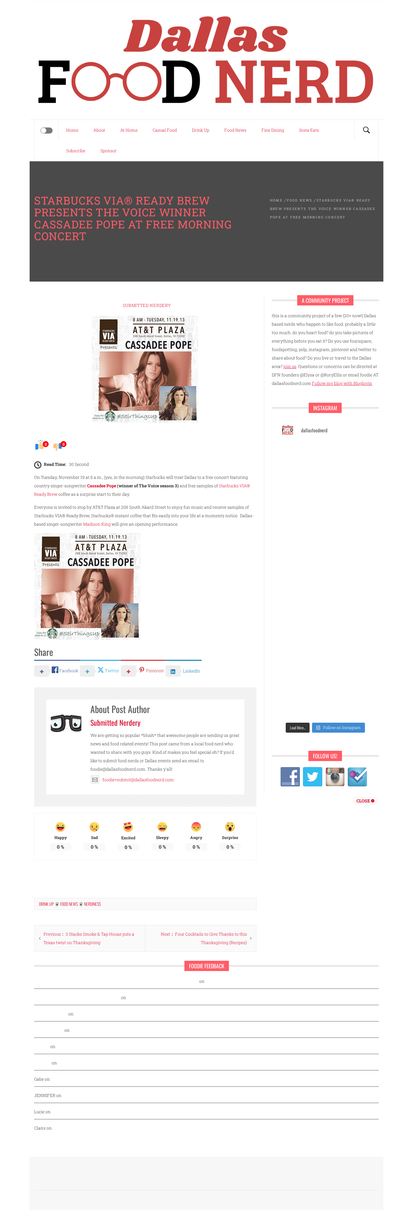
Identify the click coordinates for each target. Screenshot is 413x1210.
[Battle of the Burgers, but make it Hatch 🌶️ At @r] (302, 622)
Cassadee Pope (101, 486)
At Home (129, 130)
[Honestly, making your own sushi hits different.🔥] (349, 512)
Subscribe (75, 150)
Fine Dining (273, 130)
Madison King (97, 524)
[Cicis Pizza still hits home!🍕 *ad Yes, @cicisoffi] (302, 595)
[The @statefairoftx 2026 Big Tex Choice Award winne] (349, 595)
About (99, 130)
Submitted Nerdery (147, 305)
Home (72, 130)
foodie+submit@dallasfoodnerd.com (138, 779)
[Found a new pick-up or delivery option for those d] (302, 650)
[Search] (366, 130)
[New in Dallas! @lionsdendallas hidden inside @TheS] (302, 457)
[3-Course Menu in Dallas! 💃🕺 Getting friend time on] (349, 567)
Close (363, 801)
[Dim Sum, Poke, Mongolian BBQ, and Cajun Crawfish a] (302, 512)
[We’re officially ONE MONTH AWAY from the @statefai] (302, 540)
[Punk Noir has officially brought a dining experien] (349, 650)
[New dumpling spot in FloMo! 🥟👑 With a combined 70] (302, 567)
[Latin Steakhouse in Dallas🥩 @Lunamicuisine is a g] (349, 457)
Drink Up (200, 130)
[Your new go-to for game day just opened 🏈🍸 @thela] (302, 485)
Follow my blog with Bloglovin (342, 383)
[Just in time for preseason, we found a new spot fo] (302, 678)
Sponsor (108, 150)
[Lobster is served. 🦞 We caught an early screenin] (302, 705)
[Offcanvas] (47, 130)
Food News (235, 130)
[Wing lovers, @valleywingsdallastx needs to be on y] (349, 485)
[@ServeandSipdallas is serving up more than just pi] (349, 678)
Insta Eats (309, 130)
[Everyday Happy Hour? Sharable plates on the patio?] (349, 705)
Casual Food (165, 130)
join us (289, 366)
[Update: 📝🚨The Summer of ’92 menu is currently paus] (349, 540)
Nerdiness (92, 904)
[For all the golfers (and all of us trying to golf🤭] (349, 622)
